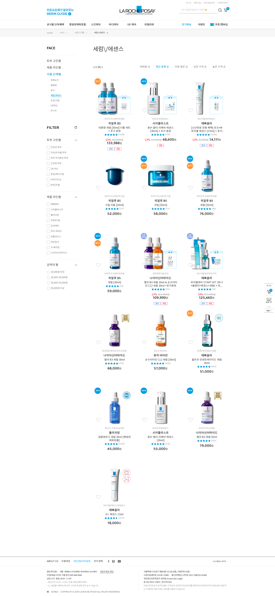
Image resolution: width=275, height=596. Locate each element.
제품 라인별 (54, 67)
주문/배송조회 (209, 3)
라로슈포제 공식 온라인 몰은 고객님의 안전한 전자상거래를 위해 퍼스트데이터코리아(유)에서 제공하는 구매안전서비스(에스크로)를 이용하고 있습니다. (185, 587)
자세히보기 (109, 97)
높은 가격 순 (219, 66)
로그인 (188, 3)
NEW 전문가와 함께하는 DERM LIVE (60, 10)
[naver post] (114, 561)
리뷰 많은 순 (181, 66)
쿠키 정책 (98, 561)
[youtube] (119, 561)
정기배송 (186, 24)
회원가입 (197, 3)
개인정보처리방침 (82, 561)
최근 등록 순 (163, 66)
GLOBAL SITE (219, 561)
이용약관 (65, 561)
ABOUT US (52, 561)
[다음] (270, 307)
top (268, 311)
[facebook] (109, 561)
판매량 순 (145, 66)
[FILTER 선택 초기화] (74, 127)
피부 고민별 (54, 61)
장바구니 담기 (120, 97)
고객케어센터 (222, 3)
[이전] (268, 307)
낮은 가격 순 (200, 66)
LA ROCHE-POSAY (137, 8)
